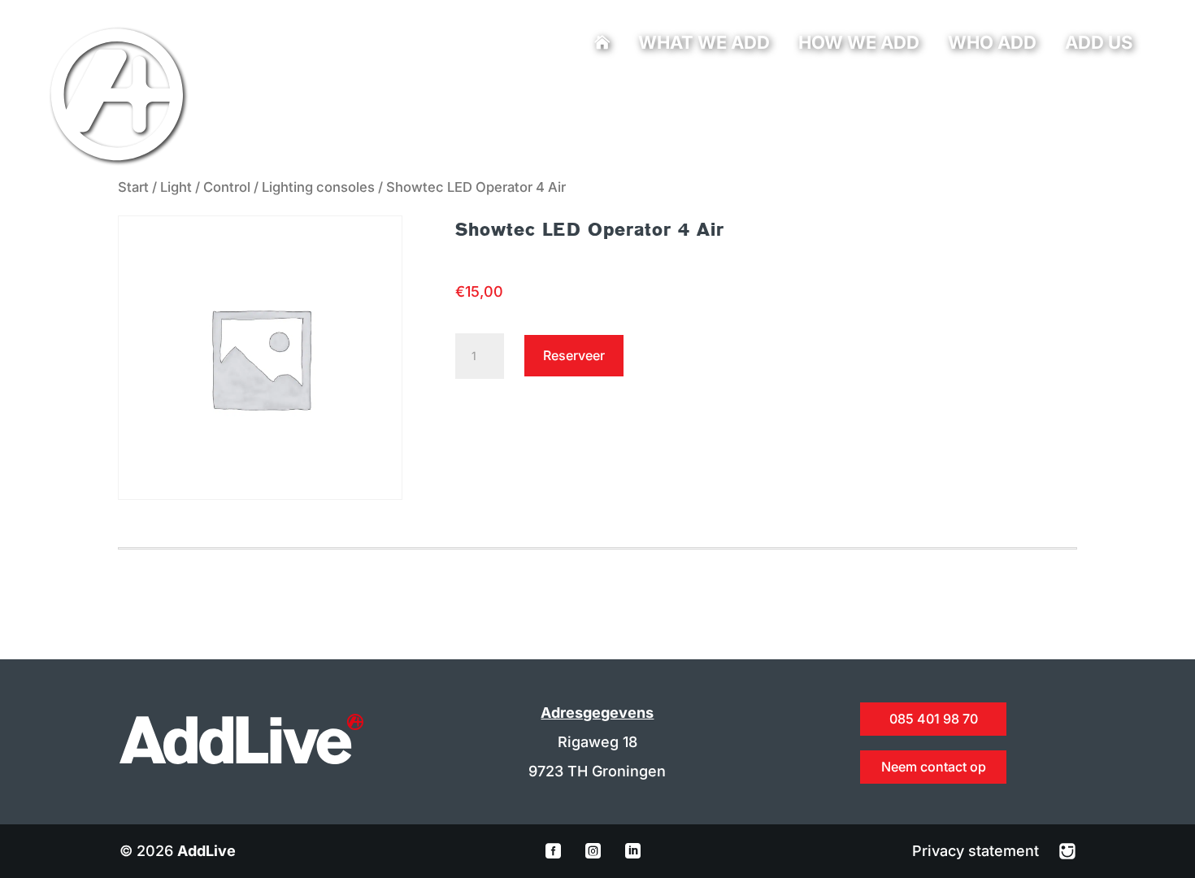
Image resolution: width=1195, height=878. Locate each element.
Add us (1098, 45)
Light (176, 187)
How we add (858, 45)
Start (133, 187)
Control (226, 187)
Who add (992, 45)
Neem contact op (933, 766)
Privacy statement (977, 850)
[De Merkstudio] (1067, 850)
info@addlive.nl (555, 94)
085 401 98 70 (503, 94)
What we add (704, 45)
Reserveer (574, 355)
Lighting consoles (318, 187)
